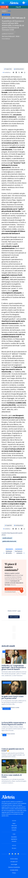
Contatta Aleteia (14, 870)
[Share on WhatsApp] (24, 72)
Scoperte (4, 11)
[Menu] (5, 3)
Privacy (14, 873)
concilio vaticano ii (7, 538)
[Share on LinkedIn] (16, 72)
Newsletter (14, 837)
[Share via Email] (21, 72)
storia (9, 11)
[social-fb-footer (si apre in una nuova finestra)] (12, 854)
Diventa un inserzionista (14, 867)
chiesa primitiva (7, 682)
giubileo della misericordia (9, 541)
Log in (19, 611)
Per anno (14, 848)
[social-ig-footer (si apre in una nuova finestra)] (18, 854)
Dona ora (3, 7)
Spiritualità (14, 828)
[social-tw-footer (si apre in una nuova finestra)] (15, 854)
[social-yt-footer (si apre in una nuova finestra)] (9, 854)
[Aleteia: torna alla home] (14, 2)
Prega (17, 7)
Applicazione (14, 839)
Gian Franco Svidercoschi (8, 36)
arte (4, 761)
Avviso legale (14, 864)
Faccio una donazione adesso (13, 589)
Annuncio (14, 841)
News (14, 823)
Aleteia (17, 36)
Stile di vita (14, 825)
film (4, 651)
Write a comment (14, 617)
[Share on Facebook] (13, 72)
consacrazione (6, 708)
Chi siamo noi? (14, 861)
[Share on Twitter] (19, 72)
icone (4, 735)
